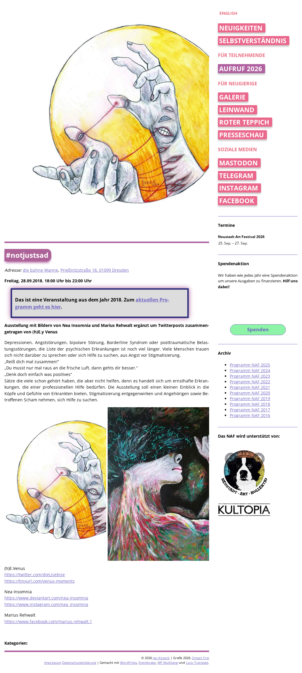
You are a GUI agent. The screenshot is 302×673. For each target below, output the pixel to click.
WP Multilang (167, 662)
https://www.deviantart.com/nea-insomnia (46, 598)
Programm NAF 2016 (250, 415)
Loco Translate (197, 662)
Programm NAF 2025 (250, 365)
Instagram (238, 188)
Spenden (258, 329)
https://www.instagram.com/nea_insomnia (46, 604)
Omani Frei (200, 658)
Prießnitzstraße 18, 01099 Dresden (94, 270)
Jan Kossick (161, 658)
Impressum (52, 662)
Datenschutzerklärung (79, 662)
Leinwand (236, 109)
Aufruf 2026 (240, 68)
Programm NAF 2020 (250, 393)
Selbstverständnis (252, 40)
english (228, 13)
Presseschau (241, 134)
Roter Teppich (244, 122)
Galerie (232, 97)
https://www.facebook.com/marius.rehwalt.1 (48, 621)
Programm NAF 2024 (250, 370)
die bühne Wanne (40, 270)
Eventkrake (147, 662)
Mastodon (238, 162)
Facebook (236, 200)
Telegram (236, 175)
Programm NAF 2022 (250, 381)
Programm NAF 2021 (250, 387)
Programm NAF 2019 (250, 398)
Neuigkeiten (240, 27)
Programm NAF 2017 (250, 410)
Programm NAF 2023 (250, 376)
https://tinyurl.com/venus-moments (39, 581)
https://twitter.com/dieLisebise (34, 574)
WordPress (128, 662)
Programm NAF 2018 (250, 404)
